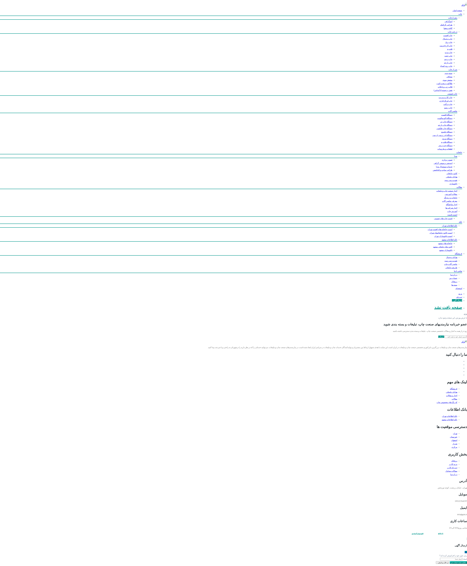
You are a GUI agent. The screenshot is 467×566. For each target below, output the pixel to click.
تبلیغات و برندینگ (450, 197)
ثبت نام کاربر (452, 467)
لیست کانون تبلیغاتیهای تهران (441, 233)
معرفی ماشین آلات (449, 201)
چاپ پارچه (448, 62)
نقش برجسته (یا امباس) (443, 90)
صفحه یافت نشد (448, 307)
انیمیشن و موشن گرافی (443, 163)
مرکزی (454, 447)
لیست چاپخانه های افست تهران (440, 229)
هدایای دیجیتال (451, 257)
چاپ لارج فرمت (446, 45)
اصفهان (454, 440)
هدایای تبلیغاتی (451, 177)
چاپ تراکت (447, 104)
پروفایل (454, 281)
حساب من (453, 278)
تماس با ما (458, 271)
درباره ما (453, 275)
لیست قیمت (452, 214)
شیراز (455, 443)
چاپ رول (448, 42)
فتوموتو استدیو (417, 533)
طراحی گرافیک (446, 25)
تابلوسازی (453, 183)
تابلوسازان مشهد (445, 250)
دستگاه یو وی (447, 138)
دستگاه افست (446, 115)
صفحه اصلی (457, 10)
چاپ (460, 14)
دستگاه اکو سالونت (444, 118)
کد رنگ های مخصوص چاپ (447, 402)
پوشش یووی (447, 80)
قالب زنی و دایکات (445, 87)
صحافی (449, 76)
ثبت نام (459, 297)
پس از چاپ (453, 69)
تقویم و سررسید (451, 180)
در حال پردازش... (443, 562)
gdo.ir (440, 533)
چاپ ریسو (448, 107)
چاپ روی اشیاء (446, 66)
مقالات (459, 187)
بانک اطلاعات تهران (449, 225)
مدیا (455, 156)
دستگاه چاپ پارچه (445, 125)
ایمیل (465, 559)
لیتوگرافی (448, 21)
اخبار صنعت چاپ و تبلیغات (446, 191)
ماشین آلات (452, 111)
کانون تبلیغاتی (451, 173)
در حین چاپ (452, 31)
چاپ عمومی (452, 93)
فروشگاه (458, 253)
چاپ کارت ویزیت (445, 97)
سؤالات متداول (451, 471)
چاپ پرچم (448, 59)
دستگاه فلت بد (446, 142)
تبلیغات (459, 152)
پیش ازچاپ (452, 17)
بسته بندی (448, 73)
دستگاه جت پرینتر (445, 145)
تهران (455, 433)
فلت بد (449, 49)
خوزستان (453, 437)
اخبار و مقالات (451, 395)
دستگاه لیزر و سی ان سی (442, 135)
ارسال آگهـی (457, 300)
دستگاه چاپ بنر (446, 121)
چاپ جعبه (448, 56)
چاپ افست (447, 35)
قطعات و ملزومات (444, 149)
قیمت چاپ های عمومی (443, 218)
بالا (466, 552)
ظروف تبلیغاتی (451, 267)
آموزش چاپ (452, 211)
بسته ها (454, 285)
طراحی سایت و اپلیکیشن (442, 170)
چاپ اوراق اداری (445, 101)
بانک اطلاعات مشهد (449, 239)
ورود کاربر (453, 464)
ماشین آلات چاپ (450, 264)
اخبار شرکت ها (451, 208)
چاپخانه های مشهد (445, 243)
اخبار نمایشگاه (451, 204)
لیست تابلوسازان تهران (443, 236)
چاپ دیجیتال (447, 39)
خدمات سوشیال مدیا (444, 166)
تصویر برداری (447, 160)
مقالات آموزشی (451, 194)
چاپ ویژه (448, 52)
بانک (460, 222)
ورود (460, 293)
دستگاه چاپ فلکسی (444, 128)
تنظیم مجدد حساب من (458, 562)
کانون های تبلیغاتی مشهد (442, 247)
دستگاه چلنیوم (446, 132)
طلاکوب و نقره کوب (444, 83)
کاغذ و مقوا (448, 28)
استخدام (459, 288)
